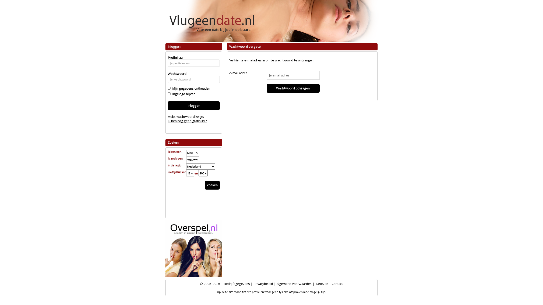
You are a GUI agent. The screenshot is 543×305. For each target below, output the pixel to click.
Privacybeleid (263, 283)
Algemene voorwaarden (294, 283)
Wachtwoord (176, 73)
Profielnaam (176, 57)
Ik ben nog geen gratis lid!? (187, 121)
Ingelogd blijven (183, 94)
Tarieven (321, 283)
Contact (337, 283)
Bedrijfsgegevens (237, 283)
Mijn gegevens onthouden (190, 88)
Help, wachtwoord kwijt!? (186, 116)
